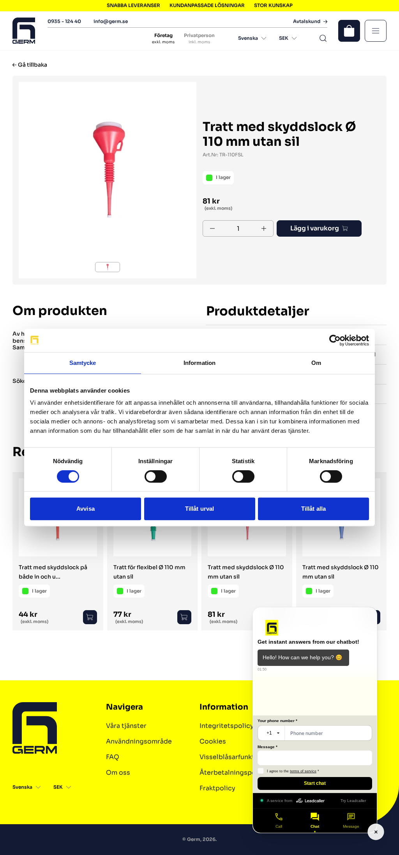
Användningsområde (139, 741)
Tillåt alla (313, 508)
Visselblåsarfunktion (232, 757)
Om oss (118, 772)
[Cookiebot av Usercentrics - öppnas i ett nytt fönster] (335, 340)
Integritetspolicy (227, 726)
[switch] (156, 476)
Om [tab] (316, 362)
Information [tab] (199, 362)
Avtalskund (306, 21)
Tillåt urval (199, 508)
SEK (283, 38)
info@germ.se (111, 21)
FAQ (112, 757)
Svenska (248, 38)
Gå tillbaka (32, 65)
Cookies (213, 741)
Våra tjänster (126, 726)
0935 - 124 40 (64, 21)
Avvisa (85, 508)
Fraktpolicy (217, 788)
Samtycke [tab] (82, 362)
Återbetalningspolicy (233, 772)
